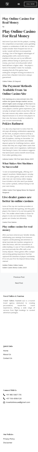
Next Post (19, 283)
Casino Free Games (9, 222)
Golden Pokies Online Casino (12, 265)
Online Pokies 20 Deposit (11, 81)
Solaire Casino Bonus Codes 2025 (14, 267)
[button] (18, 4)
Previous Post (19, 277)
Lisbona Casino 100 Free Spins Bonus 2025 (18, 159)
